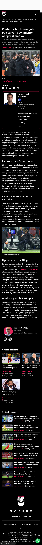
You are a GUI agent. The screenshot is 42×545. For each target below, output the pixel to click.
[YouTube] (27, 511)
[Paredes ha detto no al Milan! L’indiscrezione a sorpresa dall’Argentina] (7, 483)
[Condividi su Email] (18, 88)
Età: (19, 102)
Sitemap (36, 524)
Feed (21, 528)
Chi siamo (27, 517)
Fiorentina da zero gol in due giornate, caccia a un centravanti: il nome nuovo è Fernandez (27, 446)
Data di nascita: (22, 113)
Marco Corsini (21, 327)
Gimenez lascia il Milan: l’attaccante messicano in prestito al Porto (26, 427)
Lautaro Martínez (21, 81)
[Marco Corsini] (8, 331)
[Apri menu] (39, 13)
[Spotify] (31, 511)
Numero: (20, 107)
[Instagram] (15, 511)
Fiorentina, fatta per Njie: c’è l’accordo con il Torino (24, 473)
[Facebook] (11, 511)
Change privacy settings (8, 543)
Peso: (19, 123)
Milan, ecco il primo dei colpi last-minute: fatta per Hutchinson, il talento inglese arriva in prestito (26, 455)
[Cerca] (34, 13)
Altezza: (20, 120)
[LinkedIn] (5, 339)
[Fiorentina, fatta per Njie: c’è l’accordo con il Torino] (7, 474)
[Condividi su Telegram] (14, 88)
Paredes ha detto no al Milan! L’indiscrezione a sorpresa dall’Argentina (25, 483)
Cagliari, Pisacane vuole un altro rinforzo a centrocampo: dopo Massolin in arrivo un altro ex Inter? (26, 438)
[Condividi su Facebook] (3, 88)
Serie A (11, 81)
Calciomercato (19, 421)
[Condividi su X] (7, 88)
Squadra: (20, 109)
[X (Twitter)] (23, 511)
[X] (10, 339)
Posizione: (21, 105)
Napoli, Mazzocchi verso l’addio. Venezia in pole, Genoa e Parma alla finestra (25, 418)
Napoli (5, 81)
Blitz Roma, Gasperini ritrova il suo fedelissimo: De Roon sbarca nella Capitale (27, 465)
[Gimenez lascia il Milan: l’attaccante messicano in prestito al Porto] (7, 427)
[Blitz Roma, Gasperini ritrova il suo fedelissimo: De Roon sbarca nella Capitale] (7, 465)
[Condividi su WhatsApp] (10, 88)
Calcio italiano (7, 48)
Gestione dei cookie (26, 524)
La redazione (16, 517)
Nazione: (20, 116)
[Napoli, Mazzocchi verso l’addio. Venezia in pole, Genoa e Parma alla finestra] (7, 418)
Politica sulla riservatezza (10, 524)
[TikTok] (19, 511)
